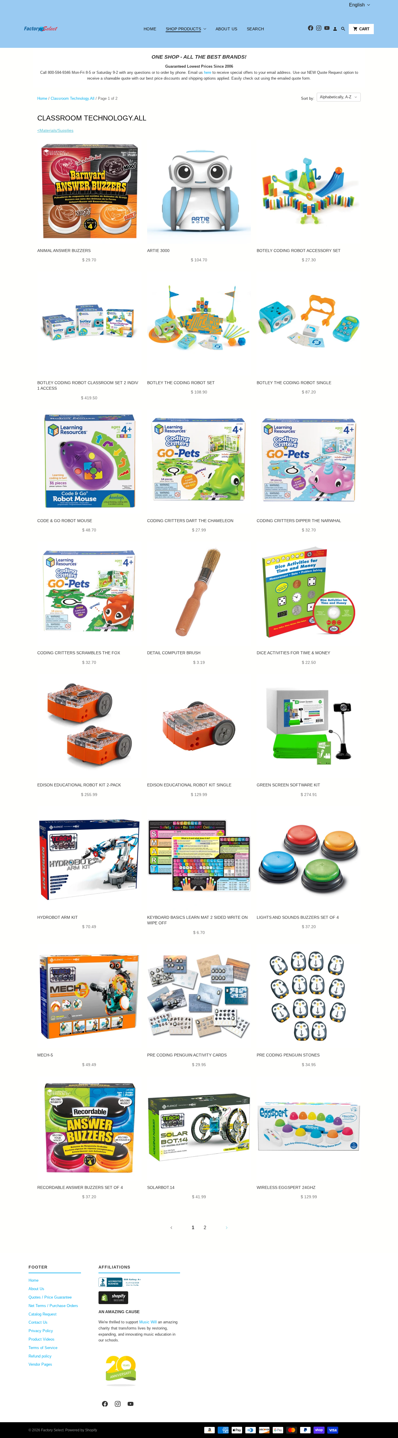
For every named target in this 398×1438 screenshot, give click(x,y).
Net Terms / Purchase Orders (53, 1306)
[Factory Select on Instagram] (117, 1403)
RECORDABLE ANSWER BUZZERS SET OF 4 (80, 1187)
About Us (226, 29)
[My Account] (335, 29)
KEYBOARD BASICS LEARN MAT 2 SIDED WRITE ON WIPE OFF (197, 920)
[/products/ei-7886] (309, 1128)
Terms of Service (43, 1348)
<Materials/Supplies (55, 130)
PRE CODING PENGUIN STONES (288, 1055)
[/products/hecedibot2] (89, 726)
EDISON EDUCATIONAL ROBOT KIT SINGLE (189, 785)
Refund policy (40, 1356)
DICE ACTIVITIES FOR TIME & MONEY (293, 652)
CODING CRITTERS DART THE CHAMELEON (190, 520)
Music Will (148, 1322)
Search (255, 29)
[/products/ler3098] (199, 462)
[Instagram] (318, 29)
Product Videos (41, 1339)
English (357, 4)
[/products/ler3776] (309, 858)
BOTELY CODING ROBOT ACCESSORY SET (299, 250)
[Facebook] (310, 29)
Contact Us (38, 1322)
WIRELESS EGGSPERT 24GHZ (286, 1187)
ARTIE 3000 (158, 250)
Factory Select (52, 1430)
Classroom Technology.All (72, 98)
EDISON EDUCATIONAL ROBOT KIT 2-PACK (79, 785)
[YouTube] (327, 29)
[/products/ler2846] (89, 324)
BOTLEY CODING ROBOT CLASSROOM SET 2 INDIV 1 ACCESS (87, 385)
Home (150, 29)
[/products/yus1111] (199, 996)
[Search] (343, 29)
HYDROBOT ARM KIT (57, 917)
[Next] (226, 1227)
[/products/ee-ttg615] (199, 1128)
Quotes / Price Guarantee (50, 1297)
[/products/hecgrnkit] (309, 726)
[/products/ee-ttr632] (89, 858)
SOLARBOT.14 (161, 1187)
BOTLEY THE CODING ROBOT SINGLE (294, 382)
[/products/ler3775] (89, 191)
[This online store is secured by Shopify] (139, 1297)
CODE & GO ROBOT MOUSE (64, 520)
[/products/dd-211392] (309, 594)
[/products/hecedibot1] (199, 726)
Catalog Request (43, 1314)
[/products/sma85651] (199, 594)
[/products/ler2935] (199, 324)
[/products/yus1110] (309, 996)
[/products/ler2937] (309, 191)
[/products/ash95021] (199, 858)
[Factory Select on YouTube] (130, 1403)
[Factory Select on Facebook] (104, 1403)
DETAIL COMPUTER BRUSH (173, 652)
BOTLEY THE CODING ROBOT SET (181, 382)
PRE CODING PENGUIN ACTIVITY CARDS (187, 1055)
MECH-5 (45, 1055)
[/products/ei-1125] (199, 191)
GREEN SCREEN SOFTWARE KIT (288, 785)
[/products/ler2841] (89, 462)
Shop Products (183, 29)
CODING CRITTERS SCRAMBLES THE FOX (78, 652)
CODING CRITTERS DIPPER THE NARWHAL (299, 520)
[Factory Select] (58, 29)
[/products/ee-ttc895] (89, 996)
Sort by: (307, 98)
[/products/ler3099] (309, 462)
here (207, 72)
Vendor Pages (40, 1364)
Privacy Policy (41, 1331)
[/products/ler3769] (89, 1128)
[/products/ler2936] (309, 324)
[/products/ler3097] (89, 594)
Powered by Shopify (81, 1430)
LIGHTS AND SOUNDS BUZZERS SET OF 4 (298, 917)
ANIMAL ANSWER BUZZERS (64, 250)
